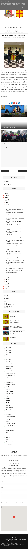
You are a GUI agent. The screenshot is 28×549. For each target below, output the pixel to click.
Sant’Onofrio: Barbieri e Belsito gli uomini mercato (14, 225)
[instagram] (8, 31)
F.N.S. (5, 301)
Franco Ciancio (9, 382)
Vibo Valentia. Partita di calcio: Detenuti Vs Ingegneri (11, 139)
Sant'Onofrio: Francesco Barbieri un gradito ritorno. (15, 263)
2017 (6, 286)
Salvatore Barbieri (10, 423)
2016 (6, 288)
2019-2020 (8, 357)
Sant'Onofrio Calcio (10, 426)
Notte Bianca (9, 414)
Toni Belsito (9, 444)
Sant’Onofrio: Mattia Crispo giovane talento (15, 270)
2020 (6, 200)
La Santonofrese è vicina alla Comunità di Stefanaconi (14, 215)
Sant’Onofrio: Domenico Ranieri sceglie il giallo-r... (14, 228)
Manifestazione (9, 403)
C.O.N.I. (5, 297)
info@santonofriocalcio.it (15, 465)
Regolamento (7, 181)
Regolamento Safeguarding (6, 541)
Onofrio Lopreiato (10, 416)
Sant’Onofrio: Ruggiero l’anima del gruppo (14, 243)
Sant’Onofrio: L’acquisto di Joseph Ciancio (14, 268)
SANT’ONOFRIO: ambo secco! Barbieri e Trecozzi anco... (14, 275)
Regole (7, 421)
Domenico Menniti (10, 375)
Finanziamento (9, 380)
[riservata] (22, 31)
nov (7, 204)
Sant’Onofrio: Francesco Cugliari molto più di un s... (15, 257)
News (7, 412)
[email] (19, 31)
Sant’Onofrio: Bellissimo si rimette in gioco (14, 212)
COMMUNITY (7, 298)
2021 (6, 199)
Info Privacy (3, 544)
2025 (6, 192)
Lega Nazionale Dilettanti (12, 396)
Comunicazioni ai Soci (11, 373)
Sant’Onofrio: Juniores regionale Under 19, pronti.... (14, 210)
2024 (6, 193)
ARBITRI (6, 295)
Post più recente (4, 171)
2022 (6, 197)
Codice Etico (7, 183)
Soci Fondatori (7, 184)
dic (6, 202)
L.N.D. (5, 303)
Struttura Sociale (10, 442)
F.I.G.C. (5, 300)
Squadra (8, 439)
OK (18, 8)
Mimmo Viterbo (9, 409)
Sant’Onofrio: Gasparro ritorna (12, 234)
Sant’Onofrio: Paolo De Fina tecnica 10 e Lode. (14, 248)
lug (7, 279)
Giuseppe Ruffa (9, 393)
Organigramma (9, 419)
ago (7, 277)
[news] (14, 31)
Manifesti (8, 405)
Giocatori (8, 389)
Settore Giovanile (10, 430)
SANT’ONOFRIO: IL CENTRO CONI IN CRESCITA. (10, 127)
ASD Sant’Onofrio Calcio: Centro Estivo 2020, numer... (15, 219)
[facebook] (6, 31)
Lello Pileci (8, 398)
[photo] (11, 31)
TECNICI (6, 307)
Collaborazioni (9, 366)
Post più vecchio (22, 171)
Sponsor (8, 437)
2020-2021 (14, 37)
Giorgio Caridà (9, 391)
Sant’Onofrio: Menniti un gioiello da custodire (15, 260)
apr (7, 281)
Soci (7, 432)
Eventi (7, 377)
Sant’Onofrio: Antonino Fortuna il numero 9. (15, 265)
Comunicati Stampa (10, 370)
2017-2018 (8, 350)
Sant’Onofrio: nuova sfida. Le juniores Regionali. (13, 222)
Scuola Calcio (9, 428)
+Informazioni (13, 8)
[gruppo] (16, 31)
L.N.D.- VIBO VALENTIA (9, 304)
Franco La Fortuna (10, 384)
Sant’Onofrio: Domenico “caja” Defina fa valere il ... (14, 254)
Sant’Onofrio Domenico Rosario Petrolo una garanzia (15, 241)
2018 (6, 284)
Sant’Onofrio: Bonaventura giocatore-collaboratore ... (13, 232)
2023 (6, 195)
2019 (6, 283)
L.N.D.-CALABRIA (8, 306)
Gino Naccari (9, 387)
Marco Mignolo (9, 407)
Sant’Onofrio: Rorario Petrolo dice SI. (13, 251)
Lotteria (8, 400)
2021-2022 (8, 361)
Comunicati (18, 37)
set (7, 207)
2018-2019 (8, 352)
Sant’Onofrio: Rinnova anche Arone (13, 245)
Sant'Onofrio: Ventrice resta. (11, 272)
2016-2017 (8, 348)
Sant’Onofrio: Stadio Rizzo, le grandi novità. (9, 115)
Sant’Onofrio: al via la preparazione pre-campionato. (14, 237)
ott (7, 206)
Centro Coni (9, 364)
